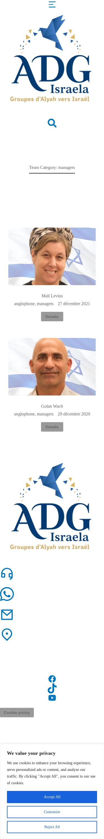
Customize (52, 812)
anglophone (24, 303)
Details (52, 316)
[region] (52, 791)
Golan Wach (52, 406)
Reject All (52, 827)
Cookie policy (17, 712)
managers (45, 303)
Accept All (52, 797)
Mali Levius (52, 295)
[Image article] (52, 256)
